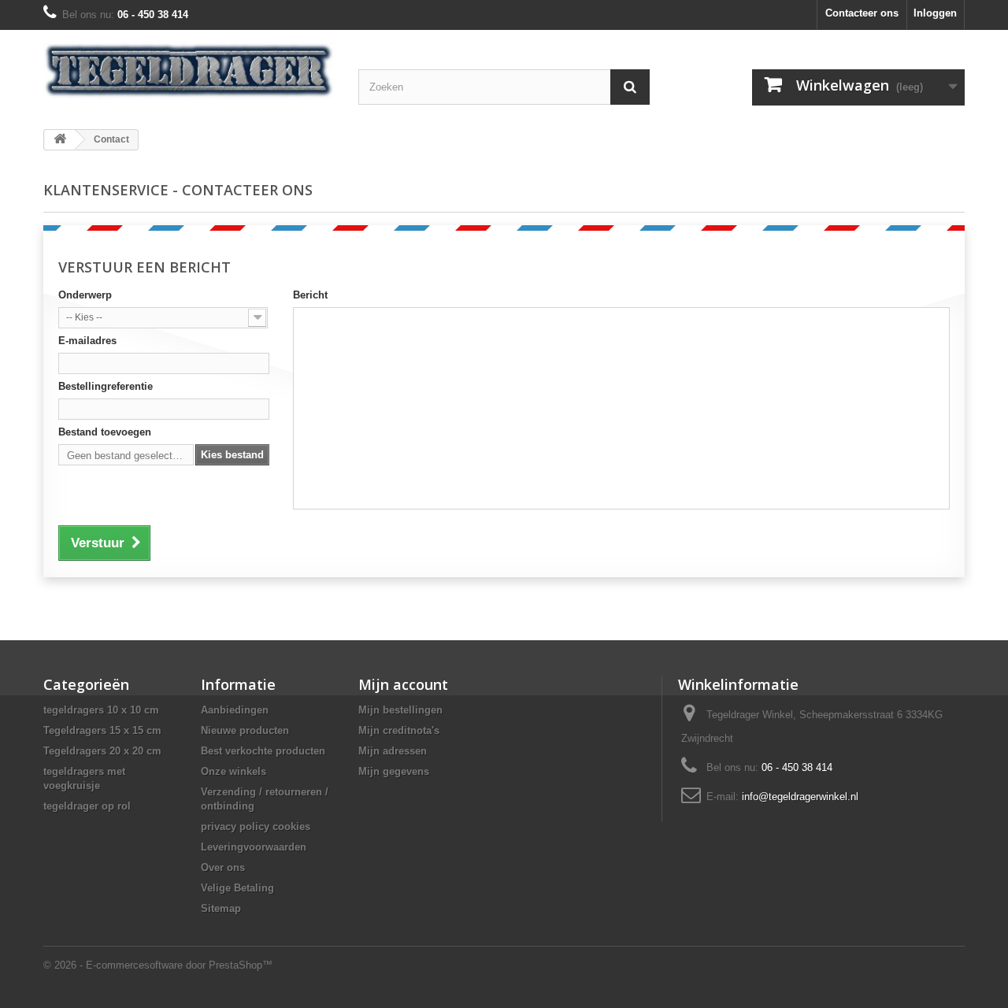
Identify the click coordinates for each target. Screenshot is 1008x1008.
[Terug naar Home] (60, 140)
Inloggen (935, 13)
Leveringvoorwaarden (253, 847)
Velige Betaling (237, 888)
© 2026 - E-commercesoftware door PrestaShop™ (157, 965)
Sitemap (221, 908)
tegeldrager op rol (87, 806)
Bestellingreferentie (105, 386)
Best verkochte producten (263, 751)
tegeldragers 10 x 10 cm (101, 710)
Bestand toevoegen (104, 432)
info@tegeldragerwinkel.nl (800, 796)
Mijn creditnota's (398, 730)
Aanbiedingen (235, 710)
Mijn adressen (392, 751)
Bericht (310, 295)
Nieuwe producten (245, 730)
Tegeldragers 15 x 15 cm (102, 730)
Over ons (223, 867)
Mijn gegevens (393, 771)
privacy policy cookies (255, 826)
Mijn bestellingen (400, 710)
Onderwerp (85, 295)
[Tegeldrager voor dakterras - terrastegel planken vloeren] (189, 70)
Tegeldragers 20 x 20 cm (102, 751)
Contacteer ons (862, 13)
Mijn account (403, 684)
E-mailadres (87, 340)
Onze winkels (233, 771)
